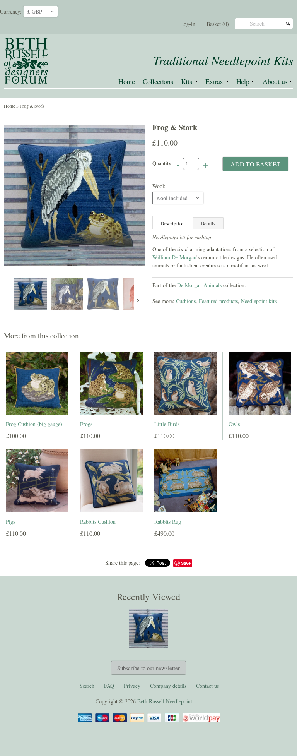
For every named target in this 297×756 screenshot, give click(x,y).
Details (208, 223)
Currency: (11, 11)
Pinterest (151, 24)
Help (242, 81)
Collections (158, 81)
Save (186, 563)
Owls (234, 424)
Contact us (207, 685)
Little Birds (166, 424)
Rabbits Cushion (98, 521)
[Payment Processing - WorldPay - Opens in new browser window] (200, 721)
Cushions (186, 301)
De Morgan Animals (199, 285)
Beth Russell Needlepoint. (165, 701)
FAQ (109, 685)
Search (257, 23)
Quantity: (162, 163)
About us (275, 81)
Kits (186, 81)
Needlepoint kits (259, 301)
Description (172, 223)
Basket (218, 23)
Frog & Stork (32, 106)
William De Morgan (174, 257)
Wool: (159, 186)
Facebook (138, 24)
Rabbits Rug (167, 521)
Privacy (132, 685)
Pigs (10, 521)
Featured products (218, 301)
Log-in (187, 23)
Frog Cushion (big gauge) (34, 424)
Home (126, 81)
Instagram (164, 24)
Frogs (86, 424)
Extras (213, 81)
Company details (168, 685)
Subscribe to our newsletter (148, 668)
